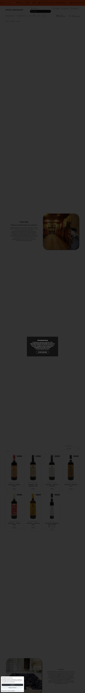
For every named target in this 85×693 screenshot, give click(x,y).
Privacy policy (4, 690)
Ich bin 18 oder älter (42, 352)
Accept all (12, 684)
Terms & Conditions (11, 690)
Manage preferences (12, 687)
